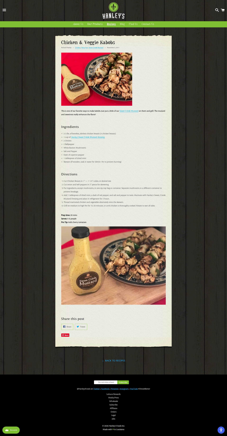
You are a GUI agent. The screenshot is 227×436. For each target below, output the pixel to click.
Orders (113, 412)
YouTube (134, 389)
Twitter (96, 389)
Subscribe (113, 405)
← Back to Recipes (113, 360)
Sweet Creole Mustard (96, 47)
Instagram (124, 389)
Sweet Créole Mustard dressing (88, 137)
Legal (113, 415)
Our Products (95, 24)
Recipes (111, 24)
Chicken (78, 47)
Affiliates (113, 408)
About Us (78, 24)
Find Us (133, 24)
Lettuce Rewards (113, 394)
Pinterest (114, 389)
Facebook (105, 389)
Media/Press (113, 398)
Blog (122, 24)
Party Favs (84, 47)
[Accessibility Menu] (221, 430)
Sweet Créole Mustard (129, 111)
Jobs (113, 419)
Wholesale (113, 401)
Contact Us (148, 24)
